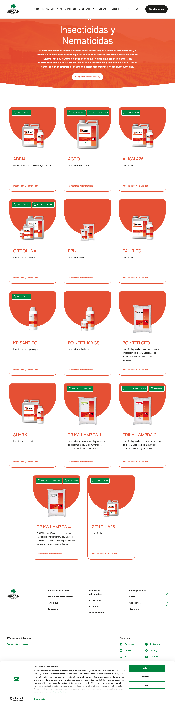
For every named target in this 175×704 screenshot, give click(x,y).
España (102, 9)
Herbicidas (52, 609)
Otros (132, 597)
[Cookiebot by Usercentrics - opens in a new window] (16, 699)
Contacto (134, 609)
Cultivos (50, 9)
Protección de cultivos (58, 591)
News (59, 9)
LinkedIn (129, 651)
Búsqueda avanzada (85, 77)
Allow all (147, 668)
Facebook (130, 644)
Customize (145, 677)
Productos (39, 9)
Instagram (155, 644)
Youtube (154, 657)
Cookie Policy (59, 692)
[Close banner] (171, 665)
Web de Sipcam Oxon (18, 644)
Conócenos (70, 9)
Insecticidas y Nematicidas (60, 597)
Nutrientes (93, 607)
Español (115, 9)
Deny (147, 685)
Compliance (84, 9)
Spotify (153, 651)
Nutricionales (94, 601)
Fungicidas (52, 603)
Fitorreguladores (137, 591)
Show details (39, 699)
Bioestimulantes (96, 613)
